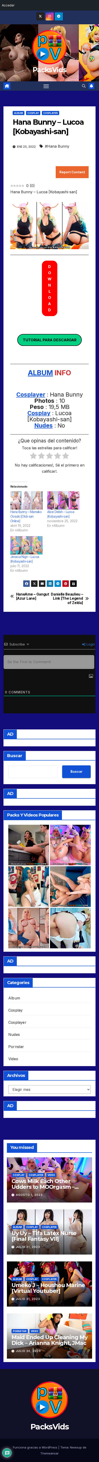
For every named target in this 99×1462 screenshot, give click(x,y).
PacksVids (49, 70)
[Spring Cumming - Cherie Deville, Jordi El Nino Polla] (28, 845)
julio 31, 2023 (28, 1247)
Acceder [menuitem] (8, 5)
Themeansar (49, 1453)
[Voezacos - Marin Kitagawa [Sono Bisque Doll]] (28, 928)
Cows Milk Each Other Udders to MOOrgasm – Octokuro (43, 1187)
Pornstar (16, 1046)
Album (18, 113)
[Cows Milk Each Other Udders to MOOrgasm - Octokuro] (70, 845)
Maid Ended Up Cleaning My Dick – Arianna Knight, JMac (49, 1340)
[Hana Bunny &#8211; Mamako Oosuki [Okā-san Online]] (26, 500)
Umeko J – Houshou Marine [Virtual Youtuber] (48, 1288)
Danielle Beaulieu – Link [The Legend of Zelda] (67, 598)
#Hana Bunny (57, 146)
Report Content (72, 172)
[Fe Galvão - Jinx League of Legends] (28, 886)
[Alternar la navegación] (46, 86)
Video (13, 1059)
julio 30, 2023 (28, 1351)
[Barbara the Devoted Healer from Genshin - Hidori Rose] (70, 928)
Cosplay (33, 113)
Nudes (43, 425)
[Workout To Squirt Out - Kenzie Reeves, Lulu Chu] (70, 886)
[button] (84, 86)
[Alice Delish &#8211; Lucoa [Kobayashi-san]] (63, 500)
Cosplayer (50, 113)
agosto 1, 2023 (29, 1195)
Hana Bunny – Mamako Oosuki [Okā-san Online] (26, 516)
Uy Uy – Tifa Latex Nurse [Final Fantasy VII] (44, 1236)
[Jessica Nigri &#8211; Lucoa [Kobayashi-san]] (26, 545)
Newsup (76, 1447)
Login (90, 644)
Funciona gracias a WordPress (35, 1447)
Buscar (14, 755)
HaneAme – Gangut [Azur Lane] (32, 596)
